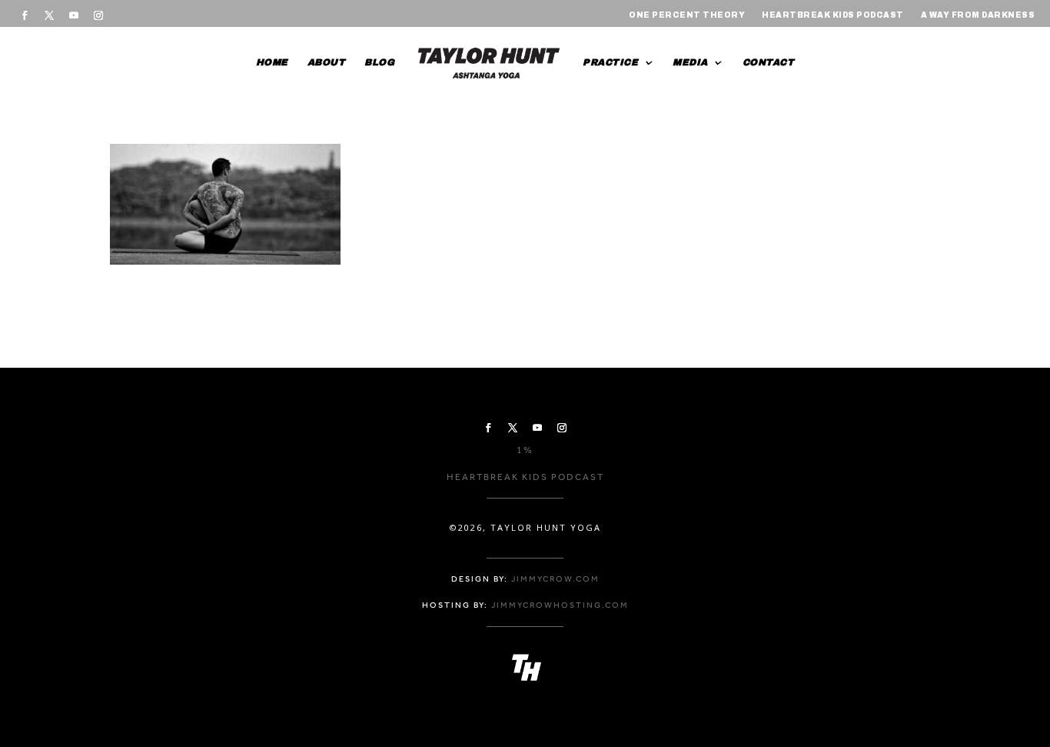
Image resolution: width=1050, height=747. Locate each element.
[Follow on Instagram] (98, 15)
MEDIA (690, 62)
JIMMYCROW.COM (555, 579)
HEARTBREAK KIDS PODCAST (833, 15)
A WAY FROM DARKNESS (978, 15)
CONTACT (769, 62)
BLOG (379, 62)
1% (525, 450)
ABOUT (326, 62)
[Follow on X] (49, 15)
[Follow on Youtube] (74, 15)
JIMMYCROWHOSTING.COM (560, 605)
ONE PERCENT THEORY (687, 15)
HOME (272, 62)
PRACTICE (610, 62)
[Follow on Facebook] (24, 15)
